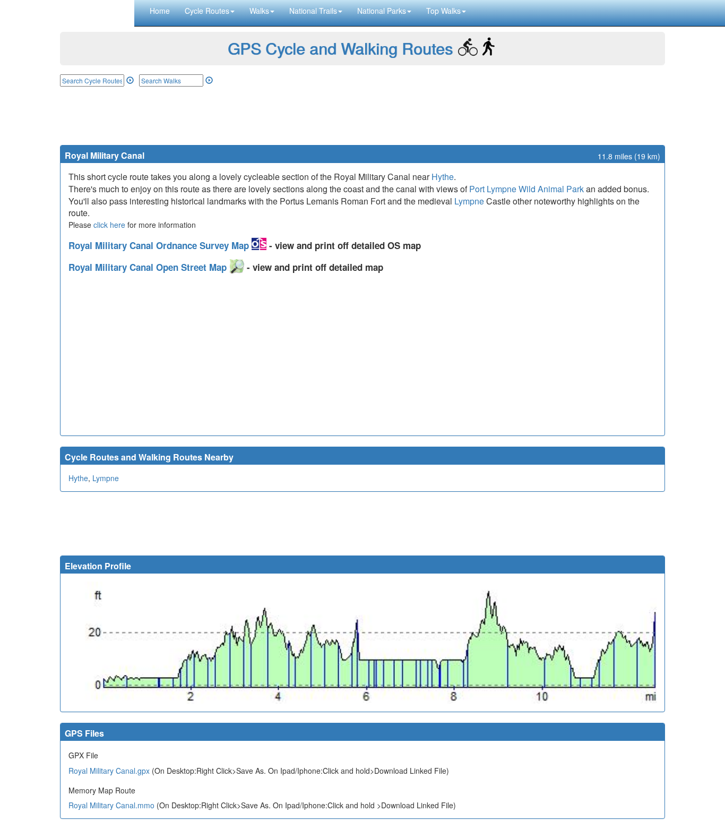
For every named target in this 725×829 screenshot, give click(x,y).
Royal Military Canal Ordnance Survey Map (160, 245)
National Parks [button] (381, 10)
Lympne (469, 201)
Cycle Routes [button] (207, 10)
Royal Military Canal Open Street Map (148, 267)
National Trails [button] (313, 10)
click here (109, 224)
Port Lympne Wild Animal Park (526, 189)
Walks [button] (259, 10)
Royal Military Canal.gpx (109, 770)
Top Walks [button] (443, 10)
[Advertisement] (362, 116)
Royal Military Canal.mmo (111, 805)
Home (160, 10)
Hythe (442, 176)
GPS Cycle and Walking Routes (340, 48)
